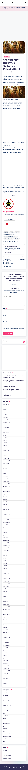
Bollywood (5, 695)
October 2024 (6, 458)
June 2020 (5, 591)
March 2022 (5, 537)
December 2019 (6, 606)
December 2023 (6, 483)
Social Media (5, 715)
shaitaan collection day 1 (8, 238)
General (4, 708)
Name (5, 308)
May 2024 (5, 471)
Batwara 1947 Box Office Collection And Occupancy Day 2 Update (12, 376)
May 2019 (5, 624)
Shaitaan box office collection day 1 (10, 236)
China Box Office (6, 700)
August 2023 (6, 494)
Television (5, 728)
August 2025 (6, 432)
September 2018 (6, 645)
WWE (4, 741)
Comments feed (7, 755)
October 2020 (6, 581)
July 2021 (5, 558)
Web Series (5, 738)
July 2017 (5, 681)
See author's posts (9, 219)
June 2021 (5, 560)
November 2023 (6, 486)
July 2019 (5, 619)
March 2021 (5, 568)
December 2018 (6, 637)
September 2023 (6, 491)
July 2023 (5, 496)
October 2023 (6, 489)
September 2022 (6, 522)
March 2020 (5, 599)
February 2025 (6, 448)
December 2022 (6, 514)
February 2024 (6, 478)
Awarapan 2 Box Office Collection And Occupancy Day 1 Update (12, 390)
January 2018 (6, 665)
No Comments (8, 72)
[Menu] (25, 2)
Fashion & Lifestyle (7, 705)
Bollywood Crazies (10, 3)
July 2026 (5, 407)
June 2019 (5, 622)
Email (5, 315)
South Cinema (6, 721)
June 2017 (5, 683)
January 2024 (6, 481)
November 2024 (6, 455)
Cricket (4, 703)
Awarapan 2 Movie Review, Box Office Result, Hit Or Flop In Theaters (13, 381)
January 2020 (6, 604)
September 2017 (6, 676)
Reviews (4, 713)
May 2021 (5, 563)
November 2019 (6, 609)
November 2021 (6, 547)
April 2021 (5, 565)
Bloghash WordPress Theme (16, 767)
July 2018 (5, 650)
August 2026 (6, 404)
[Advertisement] (14, 27)
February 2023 (6, 509)
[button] (8, 252)
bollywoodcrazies (10, 211)
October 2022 (6, 519)
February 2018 (6, 663)
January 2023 (6, 512)
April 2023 (5, 504)
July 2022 (5, 527)
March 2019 (5, 629)
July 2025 (5, 435)
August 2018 (5, 647)
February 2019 (6, 632)
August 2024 (6, 463)
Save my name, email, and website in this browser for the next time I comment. (13, 329)
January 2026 (6, 419)
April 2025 (5, 442)
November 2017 (6, 670)
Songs (4, 718)
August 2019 (5, 617)
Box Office (7, 7)
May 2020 (5, 594)
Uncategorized (6, 733)
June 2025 (5, 437)
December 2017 (6, 668)
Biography (5, 692)
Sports (4, 726)
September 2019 (6, 614)
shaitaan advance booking (9, 234)
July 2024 (5, 466)
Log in (5, 750)
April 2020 (5, 596)
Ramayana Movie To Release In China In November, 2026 (12, 394)
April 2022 (5, 535)
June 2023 (5, 499)
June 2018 (5, 652)
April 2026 (5, 414)
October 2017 (6, 673)
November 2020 (6, 578)
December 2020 (6, 576)
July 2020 (5, 588)
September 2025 (6, 430)
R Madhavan (17, 232)
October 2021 (6, 550)
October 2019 (6, 612)
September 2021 (6, 553)
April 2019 (5, 627)
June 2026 (5, 409)
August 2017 (5, 678)
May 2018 (5, 655)
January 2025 (6, 450)
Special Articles (6, 723)
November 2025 (6, 425)
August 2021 (5, 555)
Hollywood (5, 710)
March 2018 (5, 660)
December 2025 (6, 422)
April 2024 (5, 473)
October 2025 (6, 427)
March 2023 (5, 507)
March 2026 (5, 417)
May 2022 (5, 532)
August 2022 (6, 524)
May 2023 (5, 501)
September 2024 (6, 460)
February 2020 (6, 601)
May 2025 (5, 440)
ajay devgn (6, 232)
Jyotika (11, 232)
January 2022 (6, 542)
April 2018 (5, 658)
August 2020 (6, 586)
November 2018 (6, 640)
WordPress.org (7, 758)
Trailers (4, 731)
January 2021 (6, 573)
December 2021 (6, 545)
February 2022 (6, 540)
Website (5, 321)
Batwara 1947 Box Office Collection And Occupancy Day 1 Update (12, 385)
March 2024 (5, 476)
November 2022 (6, 517)
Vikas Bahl (17, 238)
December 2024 (6, 453)
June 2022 (5, 530)
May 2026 (5, 412)
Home (3, 7)
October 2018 (6, 642)
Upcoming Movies (7, 736)
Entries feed (7, 753)
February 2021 (6, 571)
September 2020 (6, 583)
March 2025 (5, 445)
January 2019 (6, 635)
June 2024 (5, 468)
